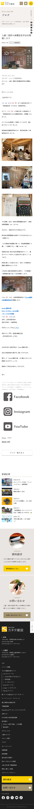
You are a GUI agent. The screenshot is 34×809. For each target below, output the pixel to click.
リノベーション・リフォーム (11, 698)
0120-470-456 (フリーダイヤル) (11, 644)
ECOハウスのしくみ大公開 (10, 311)
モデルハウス (6, 731)
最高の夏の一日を (19, 491)
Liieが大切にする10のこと (13, 676)
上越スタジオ (6, 735)
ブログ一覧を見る (17, 453)
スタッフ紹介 (6, 738)
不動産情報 (5, 706)
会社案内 (4, 721)
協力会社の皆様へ (7, 758)
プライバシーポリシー (9, 773)
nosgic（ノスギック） (10, 688)
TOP (3, 663)
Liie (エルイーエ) (8, 674)
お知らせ (4, 714)
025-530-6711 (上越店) (8, 654)
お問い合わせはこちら (14, 615)
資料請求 (7, 779)
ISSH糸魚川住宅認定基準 (9, 717)
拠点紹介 (6, 727)
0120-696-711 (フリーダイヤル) (10, 657)
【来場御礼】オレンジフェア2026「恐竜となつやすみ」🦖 (23, 511)
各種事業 (4, 750)
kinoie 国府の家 (6, 308)
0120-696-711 (18, 333)
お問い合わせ (9, 787)
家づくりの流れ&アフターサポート (13, 694)
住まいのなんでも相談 (9, 761)
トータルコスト (9, 682)
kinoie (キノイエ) (8, 685)
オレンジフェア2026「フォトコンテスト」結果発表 (23, 483)
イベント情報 (6, 667)
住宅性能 (7, 679)
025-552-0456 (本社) (7, 641)
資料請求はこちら (12, 568)
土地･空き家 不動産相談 (9, 765)
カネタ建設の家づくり (9, 671)
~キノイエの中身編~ (8, 314)
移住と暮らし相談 (7, 769)
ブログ (4, 742)
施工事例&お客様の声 (8, 702)
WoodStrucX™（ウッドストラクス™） (14, 710)
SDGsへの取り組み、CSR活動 (12, 724)
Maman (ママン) (8, 691)
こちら (17, 327)
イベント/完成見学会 (15, 42)
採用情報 (4, 754)
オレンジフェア (7, 746)
